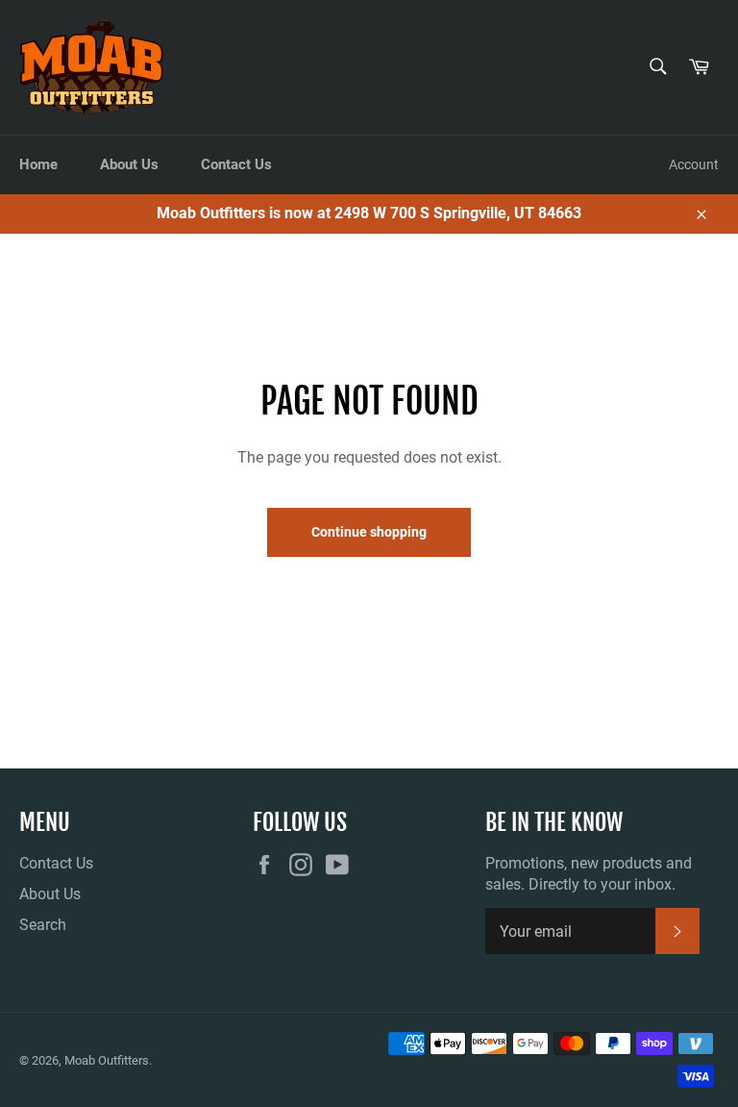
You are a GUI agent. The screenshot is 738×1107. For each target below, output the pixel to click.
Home (38, 164)
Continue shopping (369, 532)
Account (694, 164)
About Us (129, 164)
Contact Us (236, 164)
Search (42, 925)
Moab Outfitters (106, 1060)
